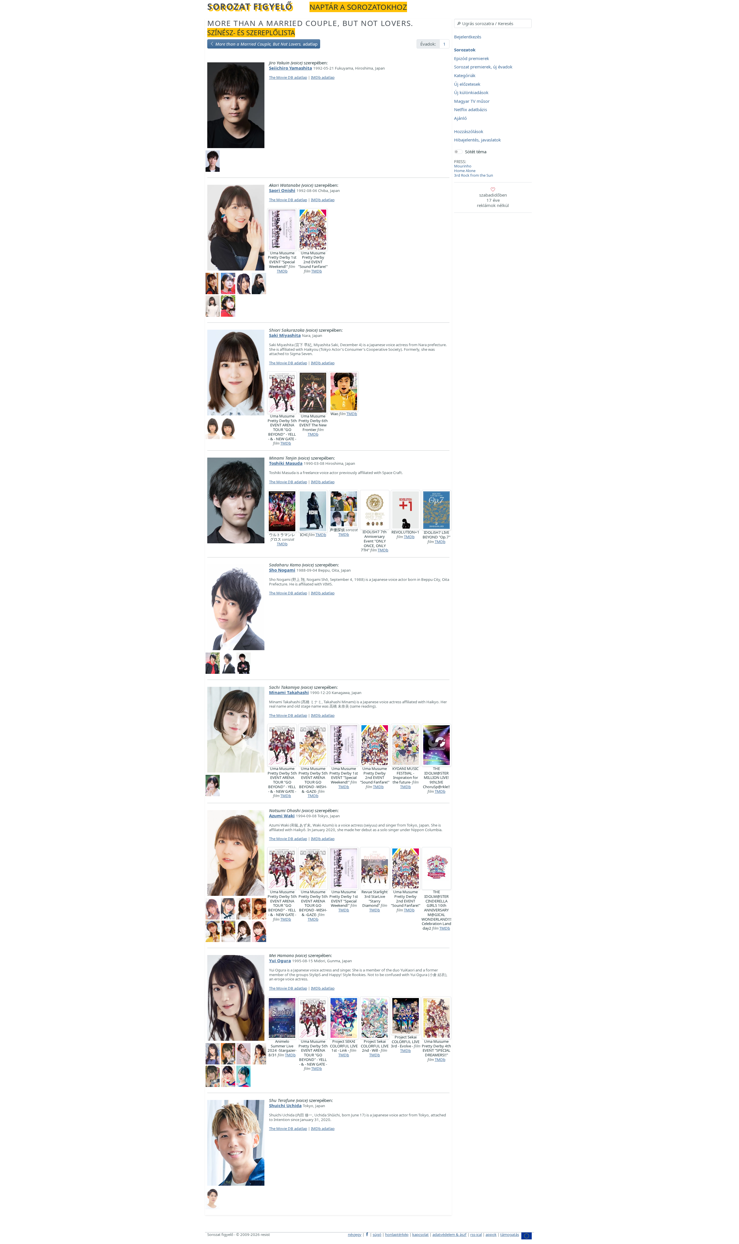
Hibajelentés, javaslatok (477, 140)
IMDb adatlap (323, 77)
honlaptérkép (396, 1234)
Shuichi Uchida (285, 1105)
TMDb (282, 271)
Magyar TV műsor (472, 101)
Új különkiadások (471, 93)
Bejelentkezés (467, 37)
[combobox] (493, 23)
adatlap (266, 44)
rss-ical (476, 1234)
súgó (377, 1234)
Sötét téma (475, 151)
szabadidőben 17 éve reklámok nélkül (493, 200)
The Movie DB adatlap (288, 77)
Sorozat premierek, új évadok (483, 67)
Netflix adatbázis (470, 110)
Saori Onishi (282, 190)
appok (491, 1234)
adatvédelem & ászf (449, 1234)
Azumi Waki (282, 815)
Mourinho (462, 166)
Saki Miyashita (285, 335)
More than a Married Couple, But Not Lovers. (310, 23)
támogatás (509, 1234)
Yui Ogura (280, 960)
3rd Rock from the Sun (473, 175)
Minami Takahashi (289, 692)
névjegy (354, 1234)
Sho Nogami (282, 570)
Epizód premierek (471, 58)
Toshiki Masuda (286, 463)
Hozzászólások (468, 131)
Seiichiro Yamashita (290, 68)
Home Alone (464, 170)
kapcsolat (420, 1234)
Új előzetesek (467, 84)
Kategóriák (464, 75)
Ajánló (460, 118)
